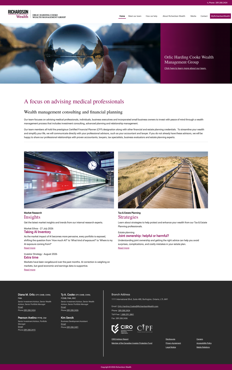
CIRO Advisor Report (120, 339)
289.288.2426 (72, 310)
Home (122, 16)
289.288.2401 (72, 327)
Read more (29, 248)
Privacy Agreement (173, 343)
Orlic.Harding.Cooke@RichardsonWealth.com (138, 306)
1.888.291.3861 (127, 314)
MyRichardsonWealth (220, 16)
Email (20, 307)
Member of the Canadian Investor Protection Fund (132, 343)
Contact (204, 16)
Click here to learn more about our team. (185, 68)
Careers (200, 339)
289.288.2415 (29, 330)
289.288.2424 (221, 2)
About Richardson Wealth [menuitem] (173, 17)
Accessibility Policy (204, 343)
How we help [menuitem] (150, 17)
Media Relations (203, 347)
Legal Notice (171, 347)
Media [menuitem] (192, 17)
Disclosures (170, 339)
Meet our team (134, 16)
